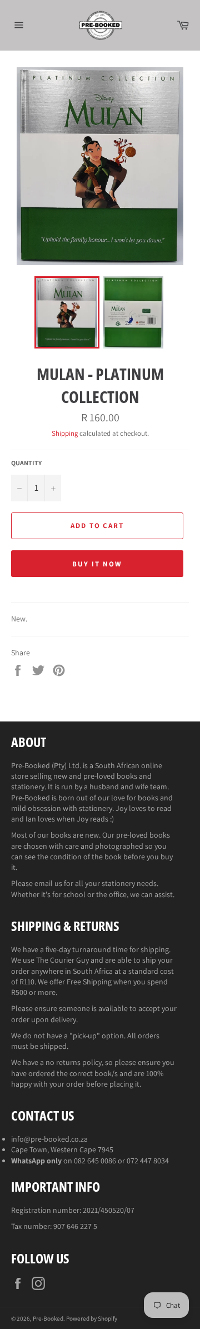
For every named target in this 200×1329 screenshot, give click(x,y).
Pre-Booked (48, 1318)
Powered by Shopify (91, 1318)
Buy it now (97, 564)
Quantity (26, 463)
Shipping (65, 433)
